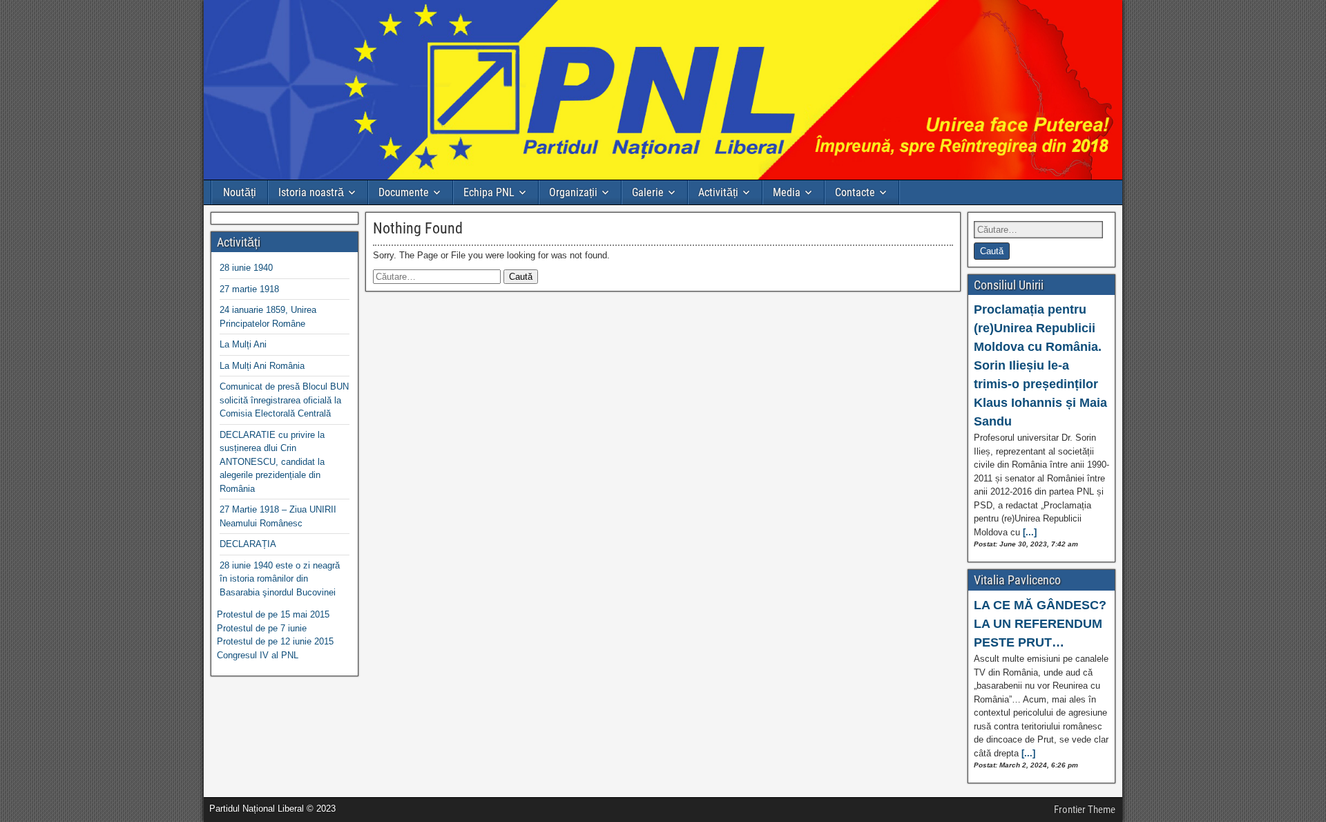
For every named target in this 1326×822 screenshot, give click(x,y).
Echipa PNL (489, 192)
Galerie (648, 192)
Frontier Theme (1084, 809)
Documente (403, 192)
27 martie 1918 (249, 289)
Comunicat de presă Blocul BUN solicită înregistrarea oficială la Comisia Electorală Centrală (284, 400)
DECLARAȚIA (248, 544)
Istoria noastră (311, 192)
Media (786, 192)
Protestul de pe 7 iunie (262, 628)
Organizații (573, 192)
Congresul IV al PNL (257, 655)
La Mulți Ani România (262, 366)
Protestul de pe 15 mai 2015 (273, 614)
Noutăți (239, 192)
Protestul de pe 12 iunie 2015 (275, 641)
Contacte (855, 192)
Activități (718, 192)
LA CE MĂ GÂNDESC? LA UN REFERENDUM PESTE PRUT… (1040, 623)
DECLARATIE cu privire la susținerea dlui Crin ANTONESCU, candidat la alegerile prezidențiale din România (272, 462)
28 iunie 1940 (246, 267)
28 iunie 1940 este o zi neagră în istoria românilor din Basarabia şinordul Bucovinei (280, 579)
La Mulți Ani (243, 344)
